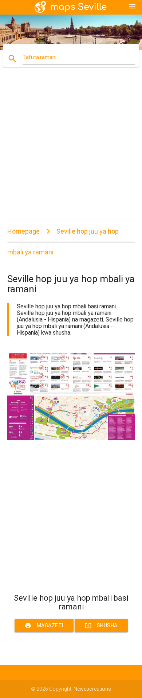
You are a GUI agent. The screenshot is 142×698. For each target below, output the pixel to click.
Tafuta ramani (39, 57)
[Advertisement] (71, 150)
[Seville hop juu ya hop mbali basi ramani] (71, 438)
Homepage (23, 231)
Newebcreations (92, 689)
